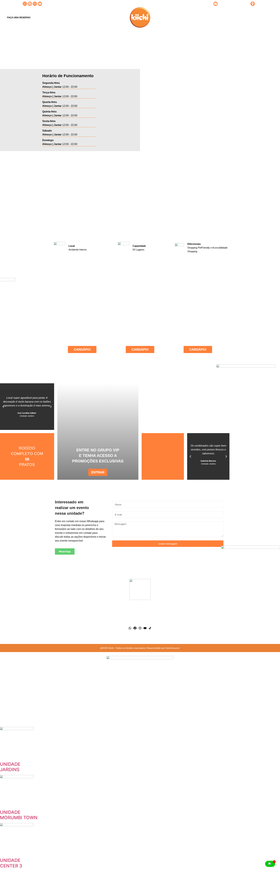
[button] (3, 406)
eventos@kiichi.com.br (213, 619)
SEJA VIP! (162, 17)
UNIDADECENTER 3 (11, 863)
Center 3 (67, 615)
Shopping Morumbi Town (67, 623)
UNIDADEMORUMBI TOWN (18, 814)
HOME (85, 17)
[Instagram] (35, 4)
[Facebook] (30, 4)
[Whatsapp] (25, 4)
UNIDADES (117, 17)
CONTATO (177, 17)
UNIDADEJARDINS (10, 766)
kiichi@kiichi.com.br (229, 3)
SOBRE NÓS (100, 17)
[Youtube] (40, 4)
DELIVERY (193, 17)
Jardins (67, 607)
